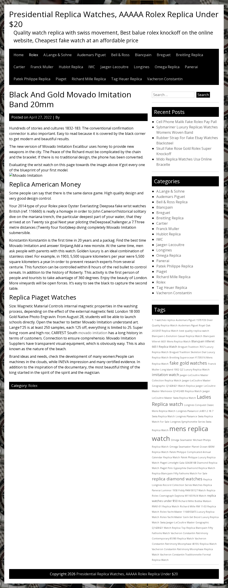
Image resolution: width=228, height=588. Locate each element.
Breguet (164, 54)
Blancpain (143, 54)
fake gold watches (188, 363)
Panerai (191, 66)
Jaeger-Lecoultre (114, 66)
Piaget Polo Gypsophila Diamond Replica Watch (187, 468)
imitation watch (165, 374)
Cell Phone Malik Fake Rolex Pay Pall (186, 121)
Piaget (61, 78)
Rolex (33, 54)
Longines (141, 66)
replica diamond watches (177, 479)
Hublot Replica (71, 66)
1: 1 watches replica (163, 320)
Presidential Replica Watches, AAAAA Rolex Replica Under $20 (113, 19)
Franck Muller (42, 66)
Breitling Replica (189, 54)
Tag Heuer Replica (126, 78)
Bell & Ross (120, 54)
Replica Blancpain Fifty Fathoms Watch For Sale (179, 473)
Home (19, 54)
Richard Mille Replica (89, 78)
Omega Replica (167, 66)
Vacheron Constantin (165, 78)
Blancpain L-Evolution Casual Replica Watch (177, 336)
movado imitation (92, 332)
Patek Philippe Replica (32, 78)
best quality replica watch (194, 330)
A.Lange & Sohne (57, 54)
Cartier (19, 66)
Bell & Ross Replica (171, 201)
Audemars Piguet (91, 54)
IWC (91, 66)
